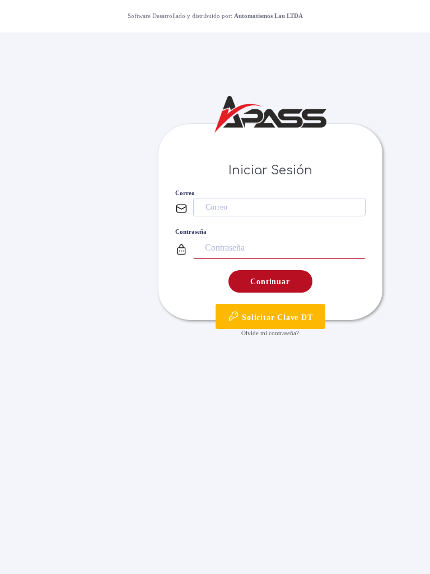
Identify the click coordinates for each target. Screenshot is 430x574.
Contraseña (191, 231)
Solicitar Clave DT (275, 317)
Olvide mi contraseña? (270, 333)
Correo (185, 192)
